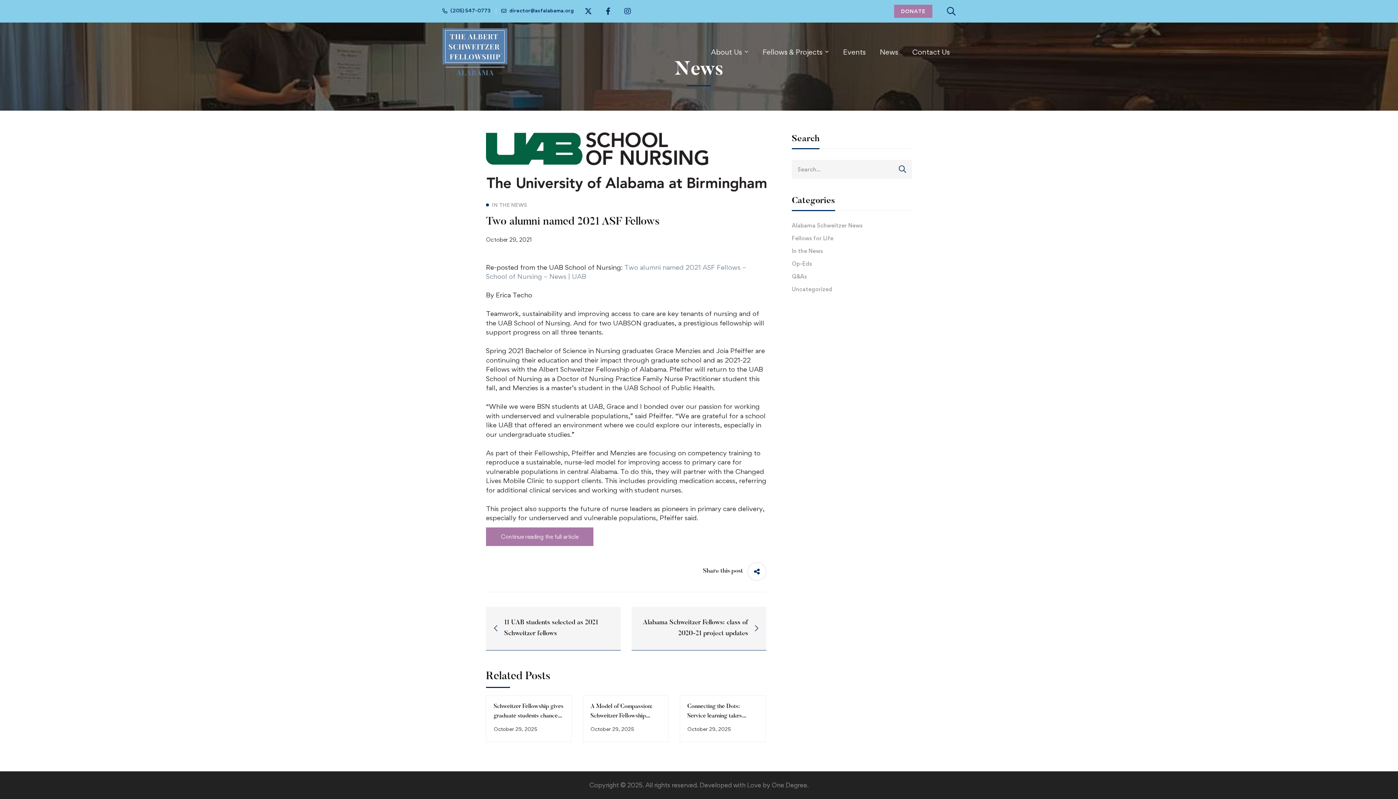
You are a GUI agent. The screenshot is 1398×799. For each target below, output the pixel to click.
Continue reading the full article (539, 536)
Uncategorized (812, 289)
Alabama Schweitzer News (827, 225)
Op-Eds (802, 263)
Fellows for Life (812, 238)
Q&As (799, 276)
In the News (807, 251)
